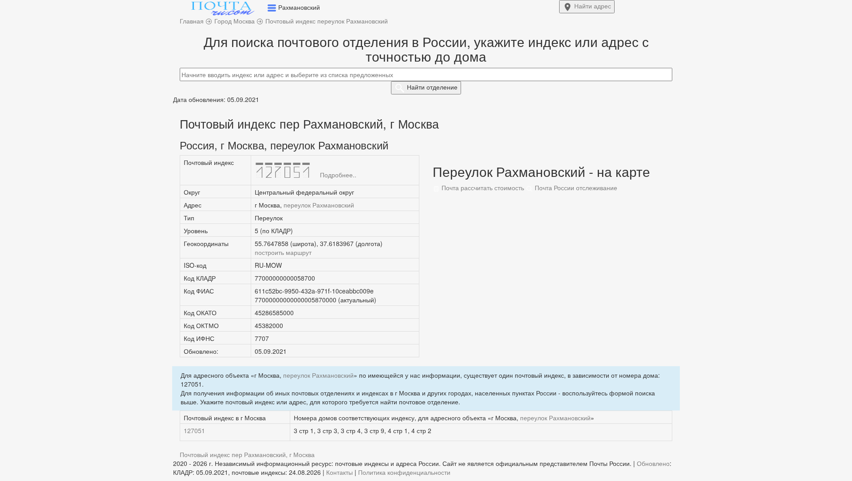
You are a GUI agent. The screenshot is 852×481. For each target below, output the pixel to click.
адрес (592, 5)
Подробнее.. (338, 174)
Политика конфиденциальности (404, 472)
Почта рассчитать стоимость (482, 187)
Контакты (339, 472)
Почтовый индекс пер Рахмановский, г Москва (247, 454)
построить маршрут (283, 252)
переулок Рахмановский (319, 204)
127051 (194, 430)
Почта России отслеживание (575, 187)
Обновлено (653, 463)
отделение (432, 86)
